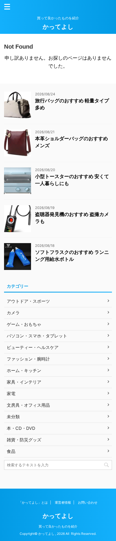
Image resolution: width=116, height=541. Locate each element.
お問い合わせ (87, 502)
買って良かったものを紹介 (58, 526)
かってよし (58, 26)
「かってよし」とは (33, 502)
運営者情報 (63, 502)
